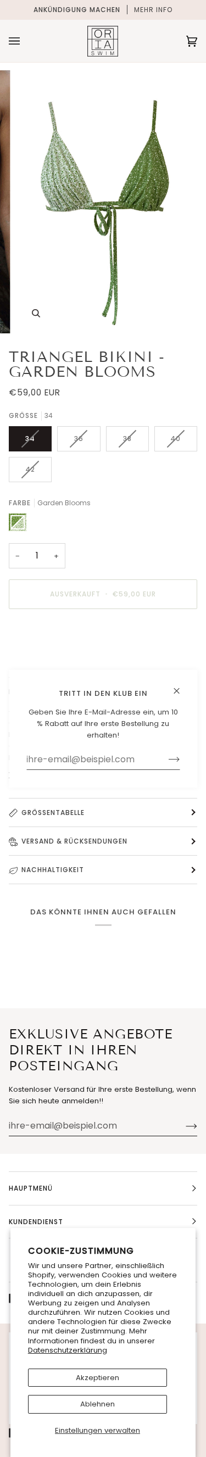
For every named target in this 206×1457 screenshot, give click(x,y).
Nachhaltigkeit (52, 869)
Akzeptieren (97, 1377)
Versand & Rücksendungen (74, 841)
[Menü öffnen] (25, 41)
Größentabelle (53, 812)
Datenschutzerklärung (67, 1350)
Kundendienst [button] (36, 1221)
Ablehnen (97, 1404)
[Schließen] (181, 685)
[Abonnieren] (182, 1126)
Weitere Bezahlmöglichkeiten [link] (62, 660)
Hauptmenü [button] (31, 1188)
